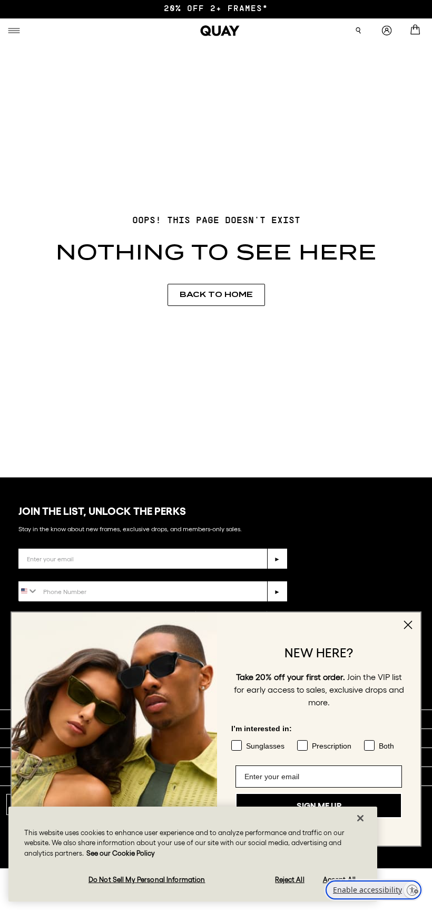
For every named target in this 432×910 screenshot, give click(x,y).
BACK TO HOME (216, 294)
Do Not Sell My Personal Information (147, 880)
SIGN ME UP (319, 805)
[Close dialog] (408, 625)
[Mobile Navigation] (15, 30)
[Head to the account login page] (387, 31)
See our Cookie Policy (120, 853)
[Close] (360, 818)
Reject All (289, 880)
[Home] (220, 30)
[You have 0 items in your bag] (417, 30)
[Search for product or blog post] (358, 30)
